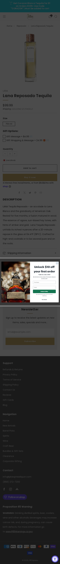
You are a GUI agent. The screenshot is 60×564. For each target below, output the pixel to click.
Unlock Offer (44, 291)
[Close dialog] (57, 263)
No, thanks (44, 299)
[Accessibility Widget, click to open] (55, 559)
